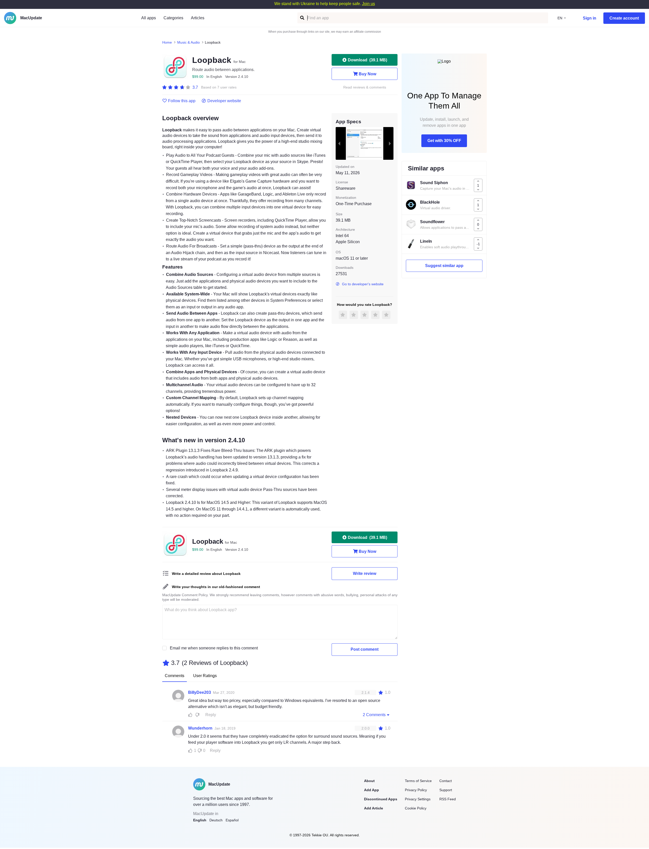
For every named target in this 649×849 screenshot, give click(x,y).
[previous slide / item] (339, 143)
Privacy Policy (416, 790)
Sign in (589, 18)
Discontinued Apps (380, 799)
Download (367, 60)
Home (167, 42)
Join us (368, 3)
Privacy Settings (417, 799)
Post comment (364, 649)
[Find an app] (301, 18)
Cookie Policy (415, 808)
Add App (371, 790)
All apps (148, 18)
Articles (197, 18)
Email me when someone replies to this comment (214, 648)
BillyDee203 (199, 692)
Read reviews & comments (364, 87)
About (369, 781)
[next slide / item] (389, 143)
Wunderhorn (200, 728)
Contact (445, 781)
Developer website (224, 101)
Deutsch (216, 820)
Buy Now (367, 74)
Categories (173, 18)
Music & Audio (188, 42)
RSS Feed (447, 799)
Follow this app (181, 101)
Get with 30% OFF (444, 140)
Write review (364, 573)
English (199, 820)
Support (445, 790)
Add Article (373, 808)
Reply (210, 714)
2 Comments (374, 714)
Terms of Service (418, 781)
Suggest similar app (444, 265)
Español (232, 820)
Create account (624, 18)
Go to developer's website (363, 284)
